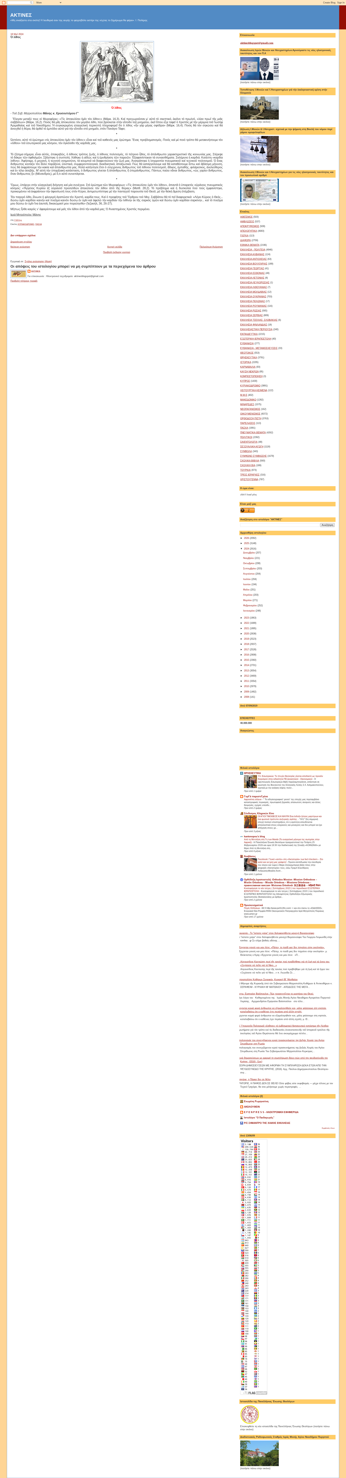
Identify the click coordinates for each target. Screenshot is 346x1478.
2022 (247, 623)
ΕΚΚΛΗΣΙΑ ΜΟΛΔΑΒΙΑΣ (253, 292)
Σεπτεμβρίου (250, 568)
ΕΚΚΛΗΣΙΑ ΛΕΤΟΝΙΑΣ (252, 277)
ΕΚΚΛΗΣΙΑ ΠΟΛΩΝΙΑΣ (252, 301)
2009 (247, 691)
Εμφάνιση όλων (328, 1128)
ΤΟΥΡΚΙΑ (245, 470)
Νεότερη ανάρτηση (20, 246)
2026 (247, 538)
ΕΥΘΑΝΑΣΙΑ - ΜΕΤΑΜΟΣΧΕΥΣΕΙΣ (259, 348)
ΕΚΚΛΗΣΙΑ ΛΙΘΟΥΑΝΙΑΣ (253, 287)
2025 (247, 543)
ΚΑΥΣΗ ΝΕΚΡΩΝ (249, 371)
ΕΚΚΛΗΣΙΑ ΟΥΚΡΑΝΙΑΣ (253, 296)
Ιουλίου (247, 579)
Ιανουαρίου (249, 610)
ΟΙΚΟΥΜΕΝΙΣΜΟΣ (250, 413)
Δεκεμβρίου (249, 552)
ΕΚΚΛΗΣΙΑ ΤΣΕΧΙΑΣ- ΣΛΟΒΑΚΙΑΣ (259, 320)
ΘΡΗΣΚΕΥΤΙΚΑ (248, 357)
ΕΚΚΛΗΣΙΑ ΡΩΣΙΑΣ (250, 310)
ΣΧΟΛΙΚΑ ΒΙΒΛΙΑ (249, 460)
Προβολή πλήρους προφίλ (23, 281)
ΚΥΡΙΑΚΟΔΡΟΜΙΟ (26, 224)
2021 (247, 628)
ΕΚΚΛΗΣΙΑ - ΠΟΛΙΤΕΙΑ (252, 249)
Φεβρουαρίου (250, 605)
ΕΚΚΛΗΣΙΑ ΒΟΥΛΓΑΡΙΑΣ (253, 263)
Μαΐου (246, 589)
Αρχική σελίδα (114, 246)
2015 (247, 660)
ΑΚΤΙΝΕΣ (21, 15)
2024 (247, 548)
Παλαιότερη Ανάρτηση (211, 246)
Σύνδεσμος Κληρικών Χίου (259, 813)
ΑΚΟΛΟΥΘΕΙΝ (252, 1106)
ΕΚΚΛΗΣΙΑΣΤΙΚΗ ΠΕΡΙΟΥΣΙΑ (256, 329)
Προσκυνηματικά (253, 905)
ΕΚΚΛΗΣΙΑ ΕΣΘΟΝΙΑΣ (252, 273)
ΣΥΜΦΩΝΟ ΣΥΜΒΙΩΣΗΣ (253, 456)
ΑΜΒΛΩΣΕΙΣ (247, 221)
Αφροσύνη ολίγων (253, 799)
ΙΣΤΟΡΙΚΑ (245, 362)
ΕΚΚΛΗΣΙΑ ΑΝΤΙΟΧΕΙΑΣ (253, 259)
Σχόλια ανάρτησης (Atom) (38, 261)
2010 (247, 686)
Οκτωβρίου (249, 563)
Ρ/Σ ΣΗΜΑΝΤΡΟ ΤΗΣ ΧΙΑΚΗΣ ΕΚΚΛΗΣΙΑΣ (267, 1123)
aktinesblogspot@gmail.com (256, 42)
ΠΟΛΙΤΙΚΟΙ (246, 437)
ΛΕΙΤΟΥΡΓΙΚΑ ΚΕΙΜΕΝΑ (253, 390)
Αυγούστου (249, 573)
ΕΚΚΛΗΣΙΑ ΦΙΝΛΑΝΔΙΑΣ (253, 324)
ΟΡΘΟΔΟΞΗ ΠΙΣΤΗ (250, 418)
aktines (35, 271)
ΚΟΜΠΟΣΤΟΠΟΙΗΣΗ (251, 376)
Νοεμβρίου (249, 558)
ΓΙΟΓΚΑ (244, 235)
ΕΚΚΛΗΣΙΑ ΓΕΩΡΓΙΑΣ (252, 268)
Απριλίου (248, 594)
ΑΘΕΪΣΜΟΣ (246, 216)
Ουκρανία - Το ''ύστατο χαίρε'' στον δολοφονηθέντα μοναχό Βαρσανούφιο (276, 933)
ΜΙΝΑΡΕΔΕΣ (247, 404)
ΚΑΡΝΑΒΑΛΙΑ (248, 367)
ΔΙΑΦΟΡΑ (245, 240)
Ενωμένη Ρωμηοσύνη (256, 1101)
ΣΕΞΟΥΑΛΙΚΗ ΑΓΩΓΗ (251, 446)
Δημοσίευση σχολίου (21, 241)
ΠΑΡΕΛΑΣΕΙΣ (247, 423)
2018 (247, 644)
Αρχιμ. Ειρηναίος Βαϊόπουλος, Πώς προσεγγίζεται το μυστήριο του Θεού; (276, 993)
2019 (247, 638)
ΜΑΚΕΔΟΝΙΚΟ (248, 399)
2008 (247, 697)
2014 (247, 665)
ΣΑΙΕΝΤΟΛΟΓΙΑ (249, 442)
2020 (247, 633)
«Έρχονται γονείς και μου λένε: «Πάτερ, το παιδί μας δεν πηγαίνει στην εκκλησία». (281, 947)
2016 (247, 654)
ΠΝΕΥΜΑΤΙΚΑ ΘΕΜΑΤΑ (253, 432)
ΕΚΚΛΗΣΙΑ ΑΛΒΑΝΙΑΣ (252, 254)
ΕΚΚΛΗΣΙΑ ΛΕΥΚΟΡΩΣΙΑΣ (254, 282)
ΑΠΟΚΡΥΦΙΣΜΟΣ (249, 226)
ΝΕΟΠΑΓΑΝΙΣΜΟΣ (250, 409)
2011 (247, 681)
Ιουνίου (247, 584)
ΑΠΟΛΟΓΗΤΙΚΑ (248, 231)
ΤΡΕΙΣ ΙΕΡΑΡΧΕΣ (250, 474)
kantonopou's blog (254, 836)
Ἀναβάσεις (250, 856)
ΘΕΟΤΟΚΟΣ (247, 352)
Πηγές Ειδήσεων (252, 908)
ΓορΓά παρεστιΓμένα (256, 796)
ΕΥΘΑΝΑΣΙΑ (247, 343)
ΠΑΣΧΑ (38, 224)
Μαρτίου (247, 600)
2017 (247, 649)
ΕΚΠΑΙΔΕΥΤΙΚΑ (249, 334)
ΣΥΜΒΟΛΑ (246, 451)
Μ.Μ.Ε (243, 395)
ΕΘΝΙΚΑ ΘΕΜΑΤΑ (250, 245)
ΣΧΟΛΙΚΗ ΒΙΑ (247, 465)
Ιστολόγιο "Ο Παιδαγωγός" (259, 1117)
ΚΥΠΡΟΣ (245, 381)
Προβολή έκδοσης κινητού (116, 252)
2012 (247, 675)
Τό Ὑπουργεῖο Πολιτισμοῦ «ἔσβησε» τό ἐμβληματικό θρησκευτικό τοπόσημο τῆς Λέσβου (283, 1025)
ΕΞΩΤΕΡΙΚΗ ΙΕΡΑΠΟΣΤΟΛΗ (255, 338)
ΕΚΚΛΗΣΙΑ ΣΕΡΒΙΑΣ (251, 315)
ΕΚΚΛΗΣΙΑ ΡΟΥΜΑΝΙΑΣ (253, 306)
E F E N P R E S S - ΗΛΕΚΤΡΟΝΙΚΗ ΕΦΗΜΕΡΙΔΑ (271, 1112)
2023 (247, 617)
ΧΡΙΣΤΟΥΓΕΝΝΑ (249, 479)
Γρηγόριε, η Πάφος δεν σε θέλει (254, 1079)
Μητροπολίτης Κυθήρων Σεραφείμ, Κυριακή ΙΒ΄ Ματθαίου (268, 979)
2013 (247, 670)
